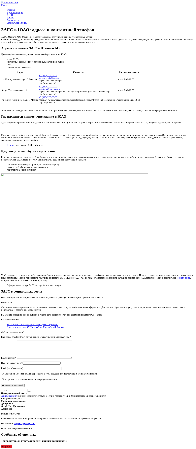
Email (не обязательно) (12, 368)
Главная (11, 10)
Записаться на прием (17, 23)
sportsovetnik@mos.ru (49, 78)
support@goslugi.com (24, 423)
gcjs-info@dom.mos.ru (49, 89)
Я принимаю (31, 379)
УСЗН (10, 15)
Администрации (15, 12)
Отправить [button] (6, 446)
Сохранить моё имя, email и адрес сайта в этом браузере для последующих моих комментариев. (51, 373)
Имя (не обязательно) (11, 363)
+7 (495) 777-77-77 (48, 75)
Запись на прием (9, 396)
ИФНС (10, 17)
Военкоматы (13, 20)
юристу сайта (183, 278)
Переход (11, 145)
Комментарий (8, 358)
